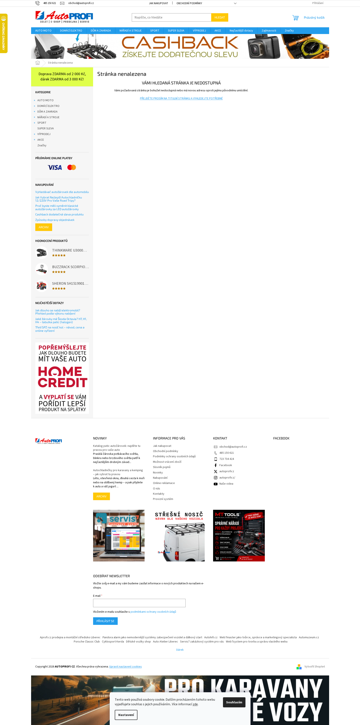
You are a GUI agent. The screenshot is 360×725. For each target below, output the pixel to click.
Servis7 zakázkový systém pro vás (202, 642)
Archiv (44, 227)
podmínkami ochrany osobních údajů (153, 612)
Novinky (158, 473)
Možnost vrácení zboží (167, 462)
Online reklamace (164, 483)
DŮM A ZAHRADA (47, 112)
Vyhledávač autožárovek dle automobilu (62, 191)
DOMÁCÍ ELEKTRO (48, 106)
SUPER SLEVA (45, 128)
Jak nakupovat (158, 3)
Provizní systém (163, 499)
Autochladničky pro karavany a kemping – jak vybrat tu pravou (118, 472)
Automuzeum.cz (309, 637)
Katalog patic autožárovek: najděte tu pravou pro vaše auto (116, 448)
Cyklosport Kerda (113, 642)
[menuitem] (43, 30)
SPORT (41, 123)
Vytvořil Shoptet (315, 667)
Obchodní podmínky (189, 3)
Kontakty (158, 494)
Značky (41, 145)
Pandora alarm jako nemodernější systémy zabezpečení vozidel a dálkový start (152, 637)
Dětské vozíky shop (138, 642)
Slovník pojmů (161, 467)
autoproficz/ (227, 478)
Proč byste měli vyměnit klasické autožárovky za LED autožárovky (57, 207)
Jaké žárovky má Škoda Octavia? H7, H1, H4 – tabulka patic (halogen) (61, 320)
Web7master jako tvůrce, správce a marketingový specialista (258, 637)
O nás (156, 488)
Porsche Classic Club (87, 642)
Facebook (225, 465)
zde (195, 704)
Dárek (180, 650)
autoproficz (226, 471)
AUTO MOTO (45, 100)
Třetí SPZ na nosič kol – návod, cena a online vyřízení (59, 329)
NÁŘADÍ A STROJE (48, 117)
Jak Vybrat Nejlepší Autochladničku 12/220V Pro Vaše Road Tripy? (58, 199)
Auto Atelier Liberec (165, 642)
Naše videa (226, 484)
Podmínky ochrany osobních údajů (174, 456)
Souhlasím (234, 702)
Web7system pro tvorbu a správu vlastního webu (256, 642)
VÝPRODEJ (43, 134)
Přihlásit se (105, 621)
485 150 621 (226, 453)
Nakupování (160, 478)
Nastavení (126, 715)
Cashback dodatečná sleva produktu (59, 214)
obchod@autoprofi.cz (233, 447)
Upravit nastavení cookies (125, 667)
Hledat (220, 17)
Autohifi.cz (211, 637)
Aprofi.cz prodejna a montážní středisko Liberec (70, 637)
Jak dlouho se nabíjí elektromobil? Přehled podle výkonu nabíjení (57, 312)
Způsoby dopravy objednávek (54, 219)
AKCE (40, 140)
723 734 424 (226, 459)
